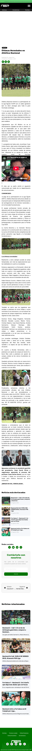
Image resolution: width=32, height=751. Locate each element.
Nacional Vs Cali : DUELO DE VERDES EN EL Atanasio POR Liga (19, 509)
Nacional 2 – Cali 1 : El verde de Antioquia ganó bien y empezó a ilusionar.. (20, 499)
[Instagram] (20, 744)
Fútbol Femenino (24, 733)
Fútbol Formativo (12, 735)
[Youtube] (16, 744)
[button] (29, 6)
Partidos (27, 10)
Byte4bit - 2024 (28, 749)
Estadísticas (16, 10)
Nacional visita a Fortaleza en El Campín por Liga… (20, 529)
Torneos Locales (13, 733)
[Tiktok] (24, 744)
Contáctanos (22, 735)
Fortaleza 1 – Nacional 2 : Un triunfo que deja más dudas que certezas (19, 520)
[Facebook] (7, 744)
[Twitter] (11, 744)
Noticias (4, 10)
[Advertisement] (16, 28)
